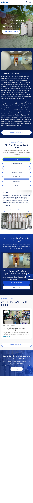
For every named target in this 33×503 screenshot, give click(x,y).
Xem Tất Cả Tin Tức (15, 344)
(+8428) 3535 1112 (17, 283)
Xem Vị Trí (15, 287)
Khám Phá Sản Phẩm (15, 210)
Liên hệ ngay (15, 369)
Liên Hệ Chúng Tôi (15, 132)
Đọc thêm (5, 336)
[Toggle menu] (30, 2)
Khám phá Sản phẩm (10, 32)
